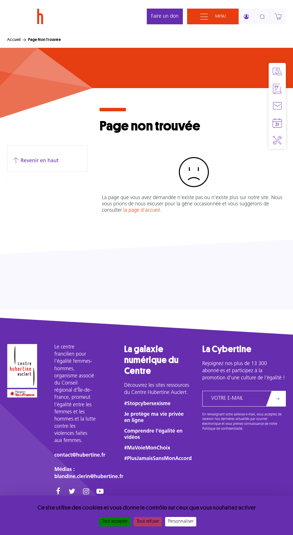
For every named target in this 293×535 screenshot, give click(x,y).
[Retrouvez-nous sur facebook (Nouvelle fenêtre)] (58, 492)
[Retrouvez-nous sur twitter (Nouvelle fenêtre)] (72, 492)
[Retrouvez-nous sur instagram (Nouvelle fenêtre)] (86, 492)
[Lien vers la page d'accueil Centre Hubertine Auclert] (22, 366)
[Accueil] (40, 16)
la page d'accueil (141, 210)
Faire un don (165, 16)
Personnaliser (180, 521)
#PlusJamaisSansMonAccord (158, 458)
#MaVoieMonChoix (147, 448)
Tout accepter (115, 521)
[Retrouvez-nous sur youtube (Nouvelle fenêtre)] (100, 492)
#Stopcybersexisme (147, 404)
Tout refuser (147, 521)
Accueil (14, 39)
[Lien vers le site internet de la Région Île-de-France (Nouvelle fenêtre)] (22, 393)
